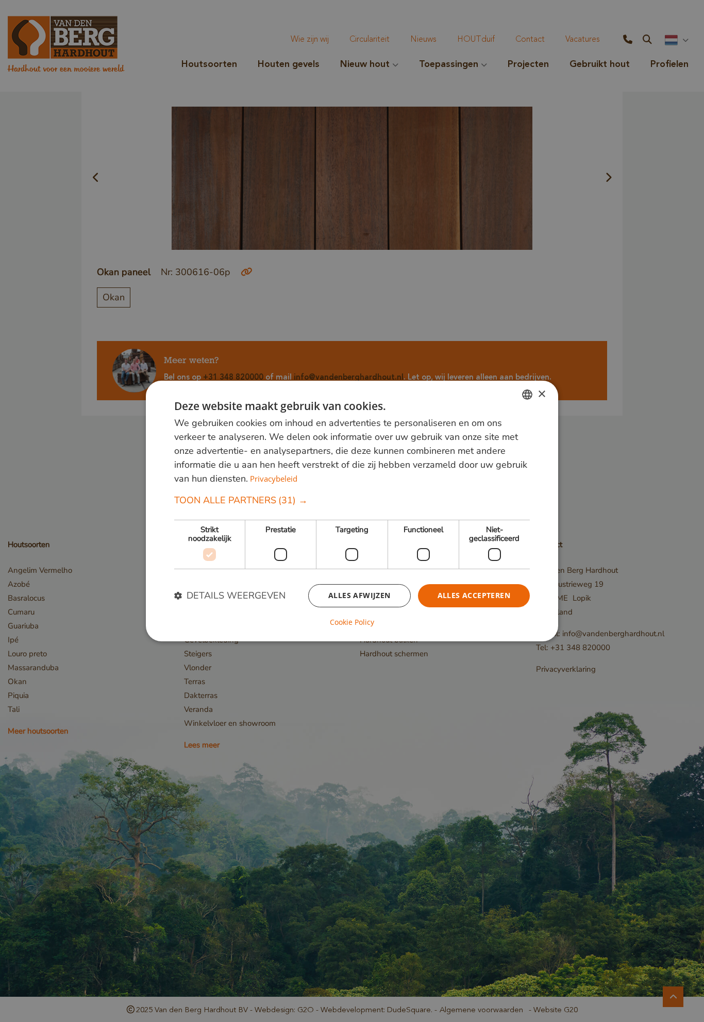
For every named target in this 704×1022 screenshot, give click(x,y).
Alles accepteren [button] (474, 595)
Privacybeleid (273, 478)
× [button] (541, 394)
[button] (352, 500)
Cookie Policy (352, 622)
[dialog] (352, 511)
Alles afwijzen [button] (359, 595)
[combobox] (527, 394)
